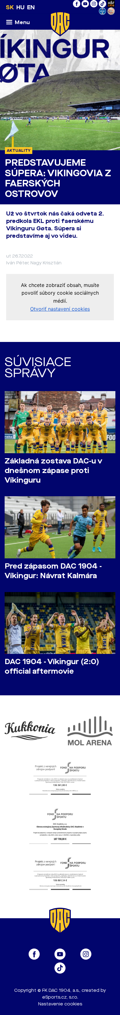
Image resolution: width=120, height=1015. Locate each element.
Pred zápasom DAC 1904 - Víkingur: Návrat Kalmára (53, 571)
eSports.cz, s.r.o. (60, 997)
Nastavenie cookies (60, 1004)
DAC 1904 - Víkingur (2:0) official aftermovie (52, 666)
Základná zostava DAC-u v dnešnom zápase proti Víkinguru (53, 470)
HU (20, 7)
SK (10, 7)
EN (31, 7)
